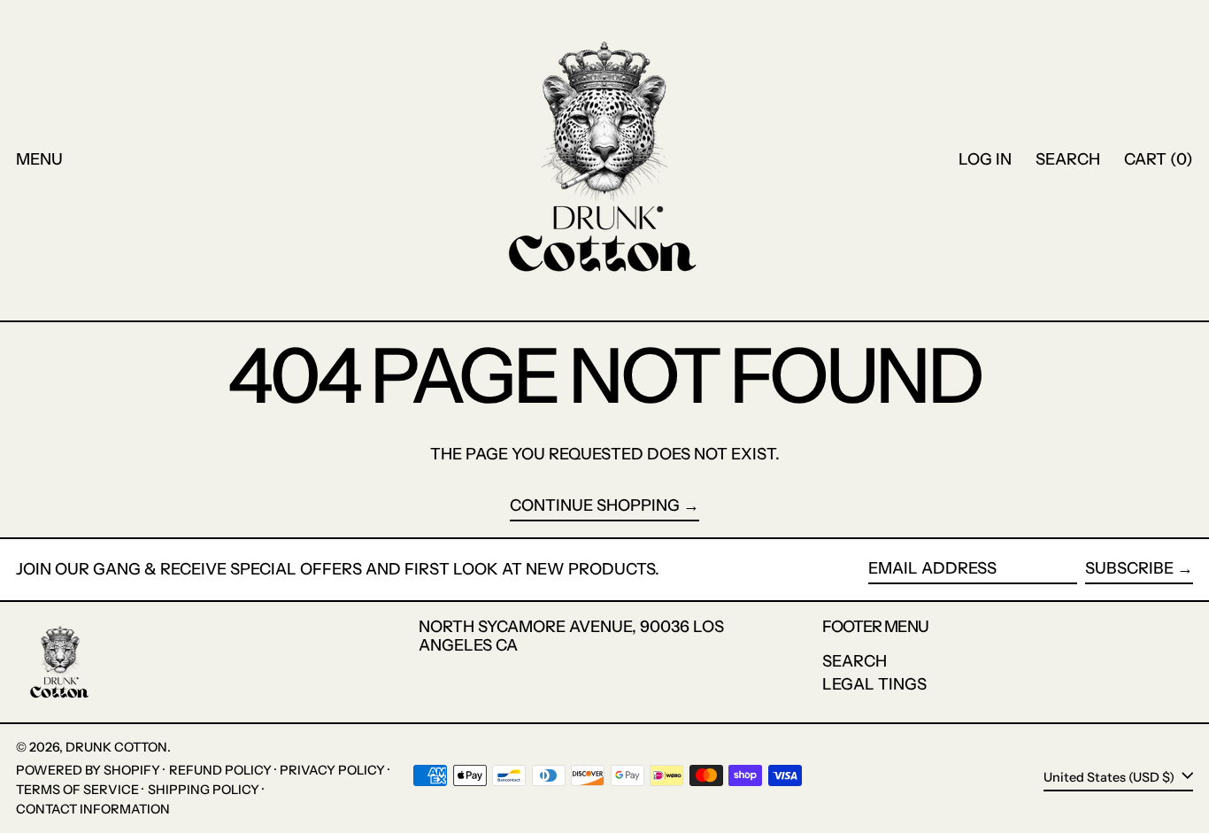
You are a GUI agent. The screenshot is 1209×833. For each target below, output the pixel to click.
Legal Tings (874, 684)
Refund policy (220, 770)
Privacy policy (332, 770)
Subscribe (1129, 568)
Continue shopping (595, 506)
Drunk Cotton (116, 747)
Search (854, 661)
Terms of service (77, 790)
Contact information (93, 809)
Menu (39, 159)
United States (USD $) (1110, 777)
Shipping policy (203, 790)
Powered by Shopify (88, 770)
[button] (1068, 160)
